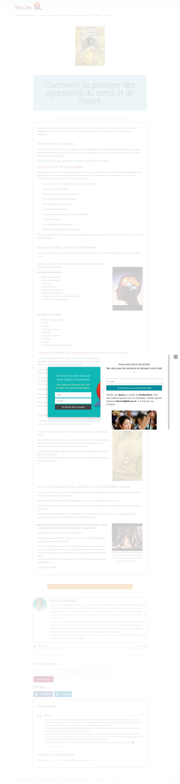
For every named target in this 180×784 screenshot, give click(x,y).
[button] (175, 357)
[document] (90, 392)
